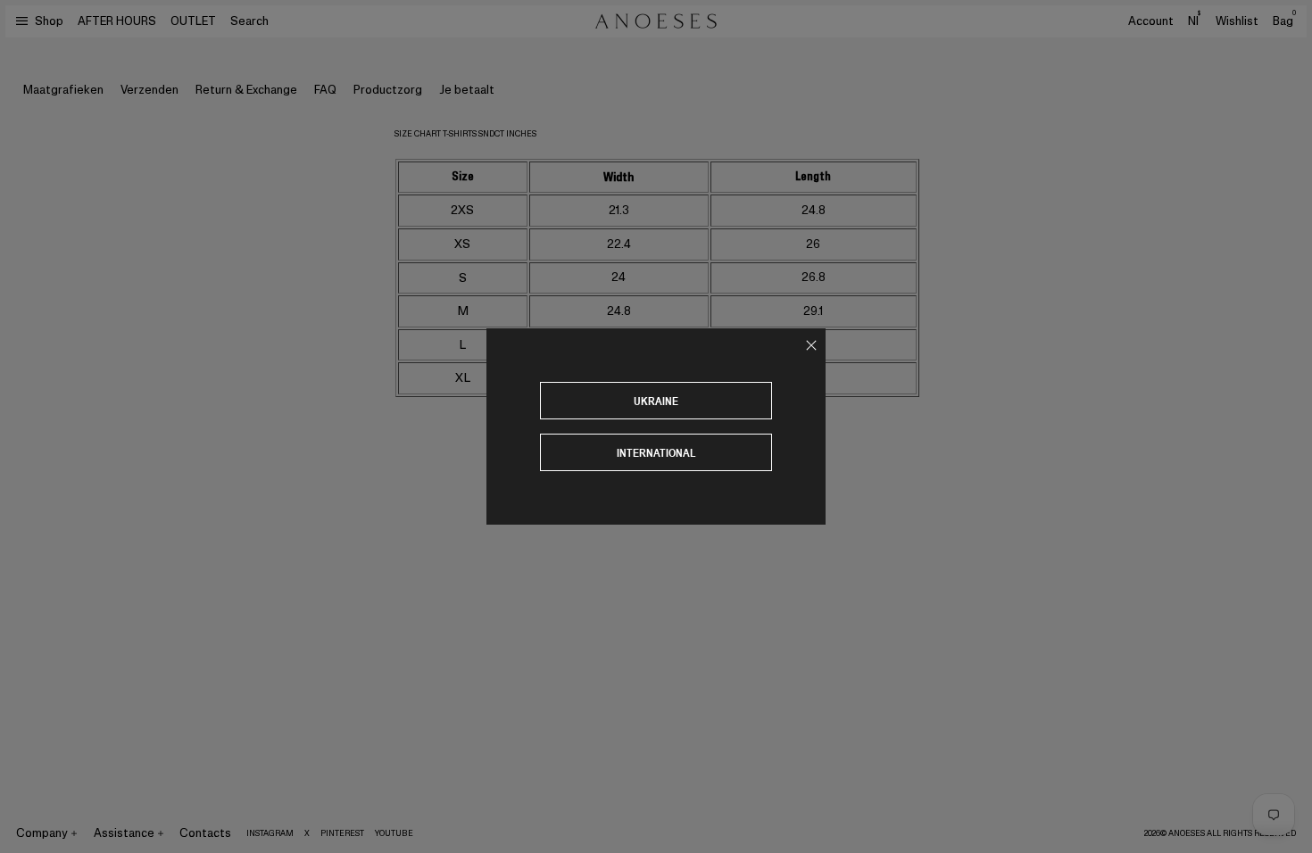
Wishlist (1237, 21)
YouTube (394, 833)
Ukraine (656, 401)
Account (1151, 21)
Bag (1284, 21)
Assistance (124, 833)
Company (42, 833)
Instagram (270, 833)
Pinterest (342, 833)
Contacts (205, 833)
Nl (1194, 20)
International (656, 453)
